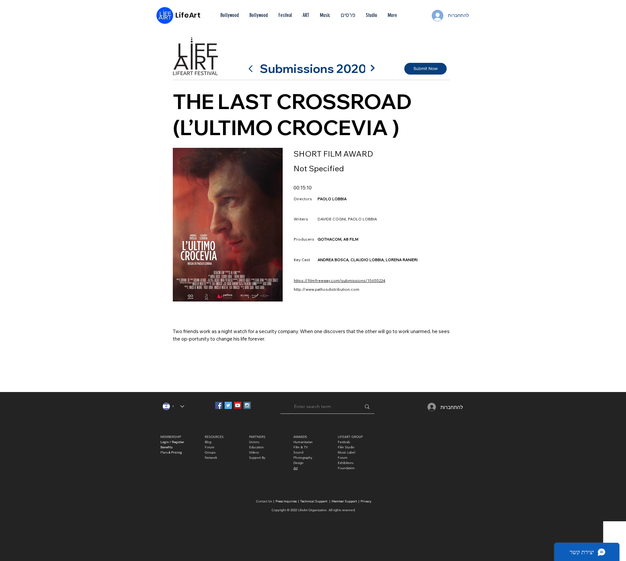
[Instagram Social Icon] (247, 405)
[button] (348, 15)
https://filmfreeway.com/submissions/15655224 (339, 280)
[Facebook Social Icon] (218, 405)
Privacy (366, 501)
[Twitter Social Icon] (228, 405)
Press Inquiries (286, 501)
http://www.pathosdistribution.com (326, 289)
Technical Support (313, 501)
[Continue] (372, 68)
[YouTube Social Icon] (237, 405)
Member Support (345, 501)
